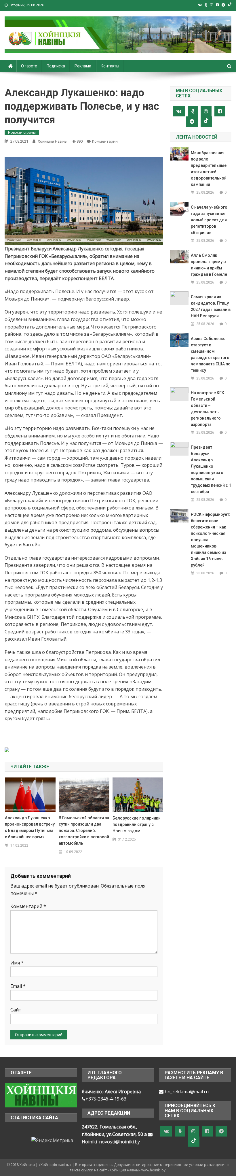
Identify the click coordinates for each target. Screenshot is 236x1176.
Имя (17, 963)
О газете (29, 66)
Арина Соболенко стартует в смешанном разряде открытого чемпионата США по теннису (211, 354)
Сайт (15, 1010)
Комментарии (105, 141)
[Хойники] (41, 1095)
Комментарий (28, 906)
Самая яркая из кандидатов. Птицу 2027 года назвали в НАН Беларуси (211, 306)
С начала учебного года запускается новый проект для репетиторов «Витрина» (209, 220)
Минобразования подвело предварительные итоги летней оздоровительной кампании (209, 168)
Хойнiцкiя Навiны (53, 141)
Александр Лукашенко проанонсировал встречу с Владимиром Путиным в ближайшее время (30, 827)
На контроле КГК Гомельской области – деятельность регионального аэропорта (207, 408)
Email (18, 986)
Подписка (56, 66)
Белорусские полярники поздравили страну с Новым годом (137, 824)
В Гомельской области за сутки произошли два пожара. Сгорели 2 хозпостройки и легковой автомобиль (84, 830)
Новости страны (22, 132)
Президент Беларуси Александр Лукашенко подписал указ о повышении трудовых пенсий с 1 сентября (211, 469)
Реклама (83, 66)
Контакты (110, 66)
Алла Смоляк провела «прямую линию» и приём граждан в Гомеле (209, 265)
